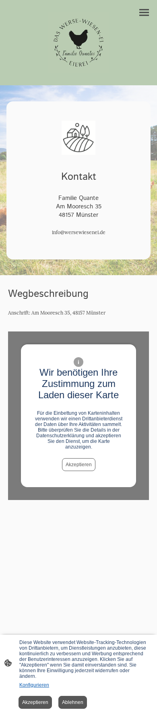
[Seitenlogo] (78, 42)
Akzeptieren (79, 464)
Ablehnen (72, 702)
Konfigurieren (34, 685)
